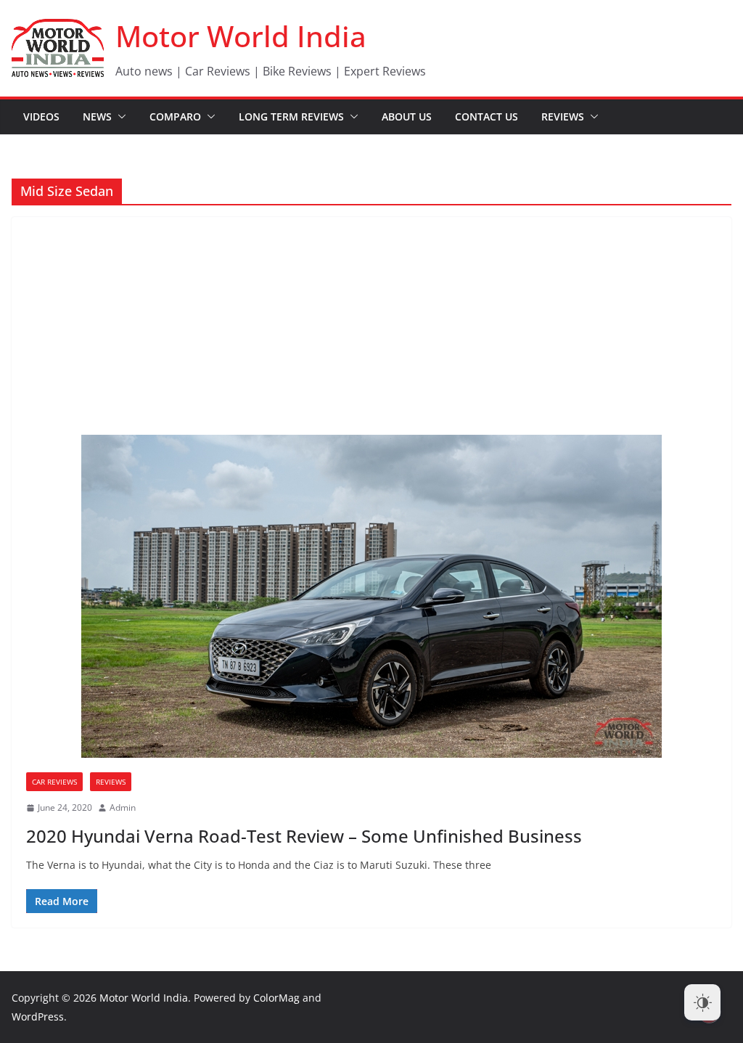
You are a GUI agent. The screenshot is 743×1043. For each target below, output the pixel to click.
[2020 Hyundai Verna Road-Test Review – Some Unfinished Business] (371, 596)
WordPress (38, 1016)
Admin (123, 807)
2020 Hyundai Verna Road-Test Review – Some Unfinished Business (304, 836)
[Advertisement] (371, 326)
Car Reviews (54, 782)
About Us (407, 116)
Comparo (175, 116)
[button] (119, 117)
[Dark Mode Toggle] (702, 1002)
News (97, 116)
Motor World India (240, 36)
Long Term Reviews (291, 116)
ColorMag (276, 998)
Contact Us (486, 116)
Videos (41, 116)
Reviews (562, 116)
